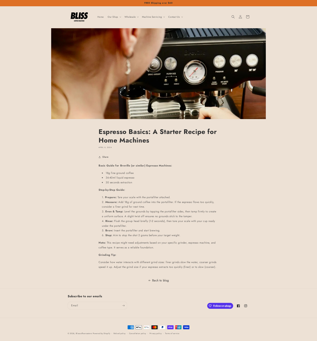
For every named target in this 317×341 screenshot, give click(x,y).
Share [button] (105, 157)
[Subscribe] (123, 305)
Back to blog (160, 280)
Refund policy (120, 333)
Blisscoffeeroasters (84, 333)
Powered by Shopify (101, 333)
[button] (114, 16)
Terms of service (172, 333)
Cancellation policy (137, 333)
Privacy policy (156, 333)
